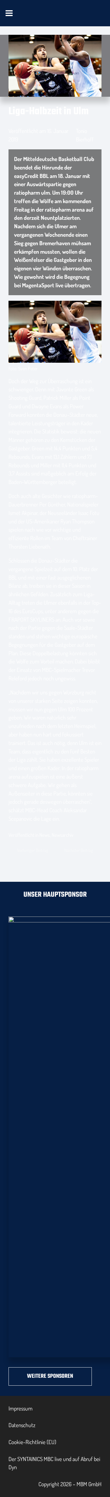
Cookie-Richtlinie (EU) (32, 1442)
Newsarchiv (62, 835)
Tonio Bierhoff (85, 135)
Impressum (21, 1408)
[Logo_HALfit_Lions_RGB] (75, 18)
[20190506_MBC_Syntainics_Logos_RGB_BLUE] (39, 18)
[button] (9, 13)
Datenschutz (22, 1425)
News (44, 835)
